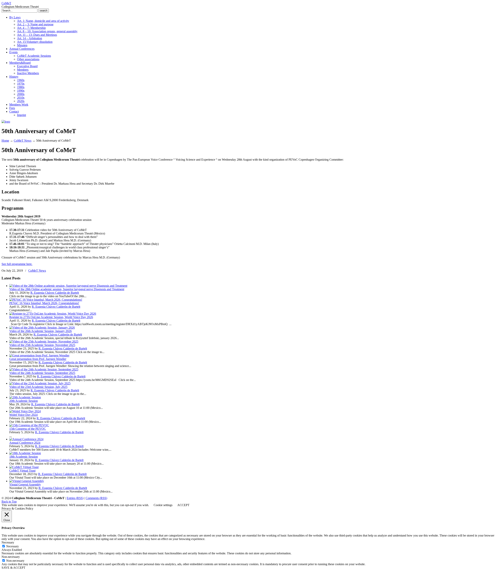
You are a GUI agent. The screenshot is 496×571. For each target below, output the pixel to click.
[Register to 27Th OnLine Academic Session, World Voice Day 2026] (52, 313)
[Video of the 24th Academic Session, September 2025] (43, 369)
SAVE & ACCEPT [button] (13, 567)
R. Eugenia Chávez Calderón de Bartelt (54, 292)
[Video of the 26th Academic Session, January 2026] (42, 327)
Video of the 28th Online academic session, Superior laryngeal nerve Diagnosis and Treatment (66, 289)
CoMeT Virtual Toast (22, 470)
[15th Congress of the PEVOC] (29, 425)
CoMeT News (22, 140)
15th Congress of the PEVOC (27, 428)
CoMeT (6, 3)
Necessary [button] (8, 542)
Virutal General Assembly (25, 484)
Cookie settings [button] (163, 505)
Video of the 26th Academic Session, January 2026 (40, 331)
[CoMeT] (6, 121)
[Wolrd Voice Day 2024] (25, 411)
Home (5, 140)
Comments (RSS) (96, 498)
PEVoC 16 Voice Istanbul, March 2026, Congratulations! (44, 303)
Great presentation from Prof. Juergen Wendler (37, 359)
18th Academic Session (23, 456)
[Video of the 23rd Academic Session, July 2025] (40, 383)
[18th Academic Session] (25, 453)
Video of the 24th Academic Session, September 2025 (42, 373)
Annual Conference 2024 (24, 442)
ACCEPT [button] (183, 505)
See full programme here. (17, 264)
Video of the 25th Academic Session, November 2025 (42, 345)
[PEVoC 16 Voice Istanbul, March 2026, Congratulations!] (45, 299)
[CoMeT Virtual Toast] (24, 467)
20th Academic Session (23, 400)
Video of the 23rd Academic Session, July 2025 (38, 386)
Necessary (12, 546)
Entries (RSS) (75, 498)
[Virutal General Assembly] (26, 481)
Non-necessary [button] (11, 556)
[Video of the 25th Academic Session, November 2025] (43, 341)
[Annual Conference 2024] (26, 439)
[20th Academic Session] (25, 397)
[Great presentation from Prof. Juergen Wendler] (39, 355)
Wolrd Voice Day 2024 (23, 414)
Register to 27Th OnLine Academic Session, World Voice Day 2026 (51, 317)
